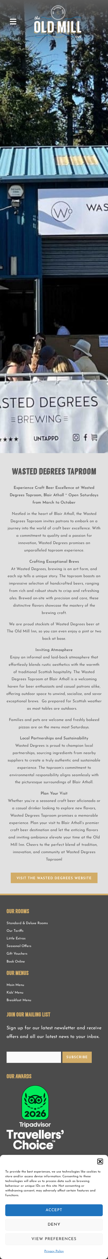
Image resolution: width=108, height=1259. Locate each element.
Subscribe (77, 1057)
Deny (54, 1225)
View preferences (54, 1239)
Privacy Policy (54, 1251)
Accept (54, 1210)
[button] (100, 1161)
